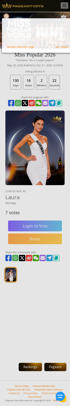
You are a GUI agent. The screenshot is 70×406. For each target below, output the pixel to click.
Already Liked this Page (20, 47)
